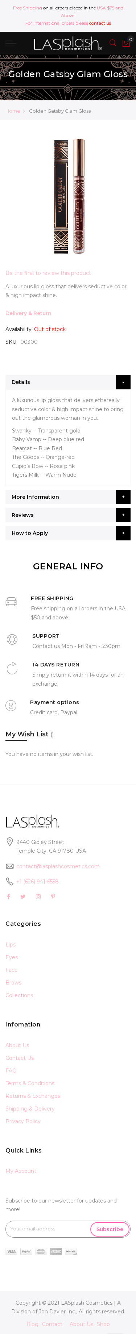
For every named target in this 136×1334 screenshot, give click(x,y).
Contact (52, 1324)
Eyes (11, 957)
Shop (103, 1324)
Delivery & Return (28, 313)
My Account (20, 1171)
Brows (13, 982)
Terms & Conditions (29, 1083)
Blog (32, 1324)
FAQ (11, 1070)
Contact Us (19, 1058)
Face (11, 970)
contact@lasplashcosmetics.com (58, 866)
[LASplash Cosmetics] (68, 43)
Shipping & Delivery (30, 1108)
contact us (100, 23)
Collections (19, 995)
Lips (10, 944)
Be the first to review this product (48, 273)
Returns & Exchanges (32, 1096)
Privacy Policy (23, 1121)
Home (12, 111)
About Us (17, 1045)
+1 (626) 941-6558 (37, 881)
